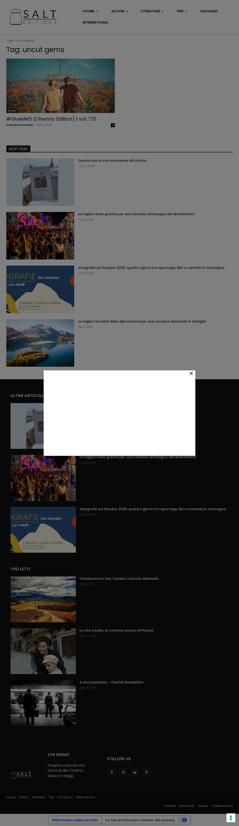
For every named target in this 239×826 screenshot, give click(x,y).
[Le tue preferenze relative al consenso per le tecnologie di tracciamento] (230, 817)
